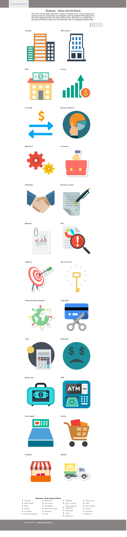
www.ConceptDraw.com (18, 4)
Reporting (48, 511)
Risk (46, 514)
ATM (87, 503)
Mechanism (49, 500)
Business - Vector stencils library (48, 498)
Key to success (70, 503)
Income (27, 509)
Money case (90, 500)
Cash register (90, 506)
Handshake (49, 506)
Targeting (68, 500)
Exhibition (89, 511)
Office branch (29, 503)
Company (27, 500)
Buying (88, 509)
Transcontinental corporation (71, 507)
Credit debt (69, 511)
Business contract (51, 509)
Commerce (49, 503)
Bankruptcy (69, 516)
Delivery (88, 514)
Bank (26, 506)
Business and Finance (45, 522)
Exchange (27, 511)
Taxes (67, 513)
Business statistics (31, 514)
